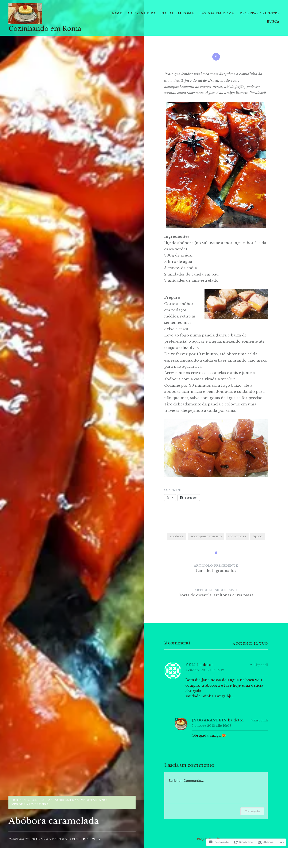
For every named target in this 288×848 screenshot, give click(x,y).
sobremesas (67, 800)
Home (116, 13)
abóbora (177, 536)
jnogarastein (45, 839)
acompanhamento (206, 536)
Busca (273, 21)
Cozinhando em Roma (44, 28)
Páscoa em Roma (216, 13)
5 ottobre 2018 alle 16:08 (211, 726)
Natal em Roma (177, 13)
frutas (46, 800)
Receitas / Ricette (260, 13)
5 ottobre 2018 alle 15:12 (204, 670)
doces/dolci (24, 800)
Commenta (252, 811)
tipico (257, 536)
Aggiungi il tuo (250, 643)
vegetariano (94, 800)
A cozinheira (141, 13)
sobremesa (237, 536)
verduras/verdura (30, 804)
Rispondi (260, 665)
